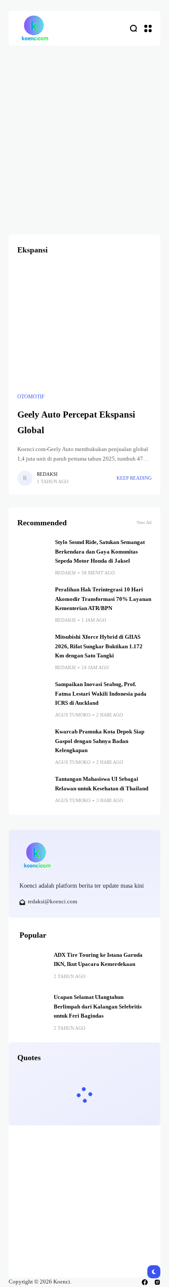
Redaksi (47, 474)
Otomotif (31, 397)
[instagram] (157, 1282)
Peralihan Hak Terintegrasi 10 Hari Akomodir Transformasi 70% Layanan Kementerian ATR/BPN (103, 599)
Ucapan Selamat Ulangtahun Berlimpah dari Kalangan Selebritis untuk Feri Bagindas (98, 1006)
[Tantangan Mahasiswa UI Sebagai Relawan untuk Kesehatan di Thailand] (33, 790)
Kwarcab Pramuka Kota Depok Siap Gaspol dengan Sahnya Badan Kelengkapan (99, 741)
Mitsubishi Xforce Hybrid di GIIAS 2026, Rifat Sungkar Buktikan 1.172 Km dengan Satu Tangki (99, 646)
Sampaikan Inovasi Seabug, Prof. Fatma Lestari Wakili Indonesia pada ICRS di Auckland (100, 693)
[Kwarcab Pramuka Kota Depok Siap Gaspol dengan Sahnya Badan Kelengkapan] (33, 743)
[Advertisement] (84, 134)
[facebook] (145, 1282)
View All (144, 522)
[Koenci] (34, 28)
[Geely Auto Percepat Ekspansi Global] (84, 326)
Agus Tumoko (73, 714)
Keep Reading (134, 478)
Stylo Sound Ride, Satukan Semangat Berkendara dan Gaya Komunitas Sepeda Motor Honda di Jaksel (100, 551)
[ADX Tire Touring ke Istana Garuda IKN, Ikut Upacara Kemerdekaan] (33, 965)
